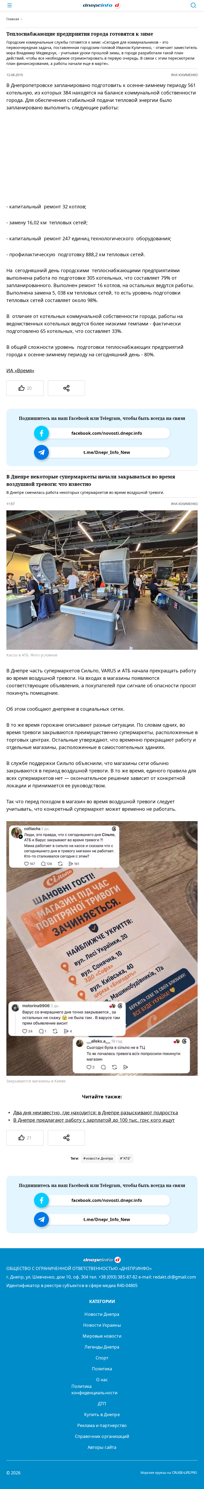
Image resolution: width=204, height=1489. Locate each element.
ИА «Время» (20, 370)
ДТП (102, 1404)
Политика (102, 1369)
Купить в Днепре (102, 1414)
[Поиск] (193, 5)
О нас (102, 1380)
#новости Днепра (98, 1158)
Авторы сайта (102, 1447)
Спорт (102, 1358)
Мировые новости (102, 1336)
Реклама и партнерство (102, 1425)
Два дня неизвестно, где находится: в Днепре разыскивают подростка (95, 1112)
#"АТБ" (125, 1158)
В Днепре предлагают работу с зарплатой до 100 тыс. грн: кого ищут (94, 1120)
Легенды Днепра (101, 1347)
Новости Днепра (101, 1314)
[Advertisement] (98, 157)
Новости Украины (102, 1325)
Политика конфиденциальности (94, 1389)
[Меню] (9, 5)
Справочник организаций (102, 1436)
